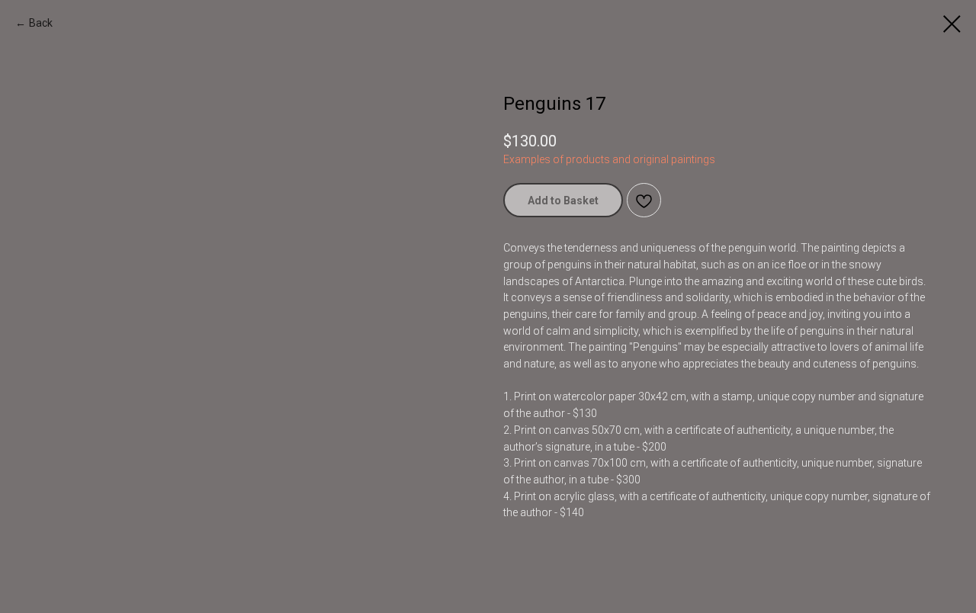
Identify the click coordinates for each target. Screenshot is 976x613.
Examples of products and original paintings (609, 159)
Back (41, 23)
